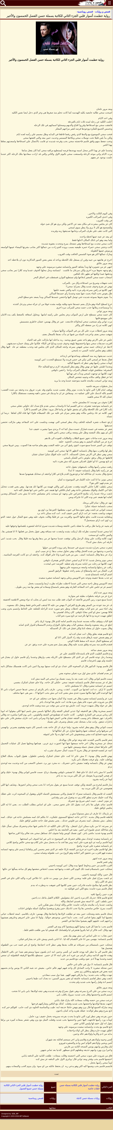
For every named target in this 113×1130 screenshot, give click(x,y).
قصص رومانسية (35, 1098)
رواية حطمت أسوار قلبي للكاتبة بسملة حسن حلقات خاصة (80, 1087)
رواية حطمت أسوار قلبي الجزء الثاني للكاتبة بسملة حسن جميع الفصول (23, 1087)
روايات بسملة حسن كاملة (88, 1098)
